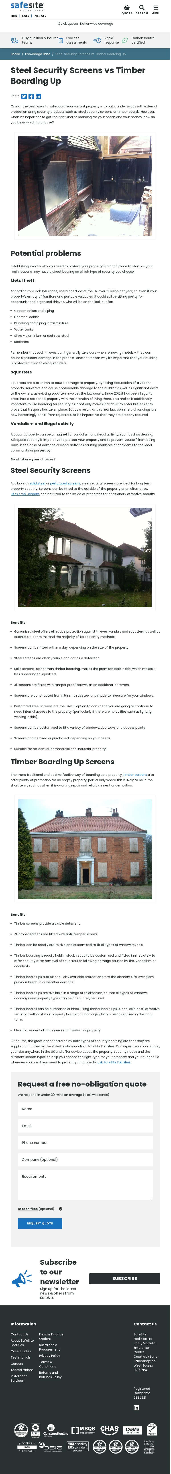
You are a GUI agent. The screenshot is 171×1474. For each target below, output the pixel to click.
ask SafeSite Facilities (114, 1062)
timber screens (135, 774)
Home (15, 54)
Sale (25, 16)
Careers (17, 1363)
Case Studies (21, 1351)
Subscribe (124, 1279)
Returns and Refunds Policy (50, 1374)
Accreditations (22, 1370)
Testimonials (21, 1357)
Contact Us (19, 1334)
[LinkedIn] (136, 1408)
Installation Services (19, 1378)
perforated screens (65, 483)
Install (40, 16)
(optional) (36, 1209)
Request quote (40, 1223)
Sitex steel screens (25, 494)
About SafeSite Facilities (22, 1342)
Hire (14, 16)
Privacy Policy (49, 1355)
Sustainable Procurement (49, 1347)
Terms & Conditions (47, 1364)
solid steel (37, 483)
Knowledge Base (37, 54)
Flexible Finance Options (51, 1336)
